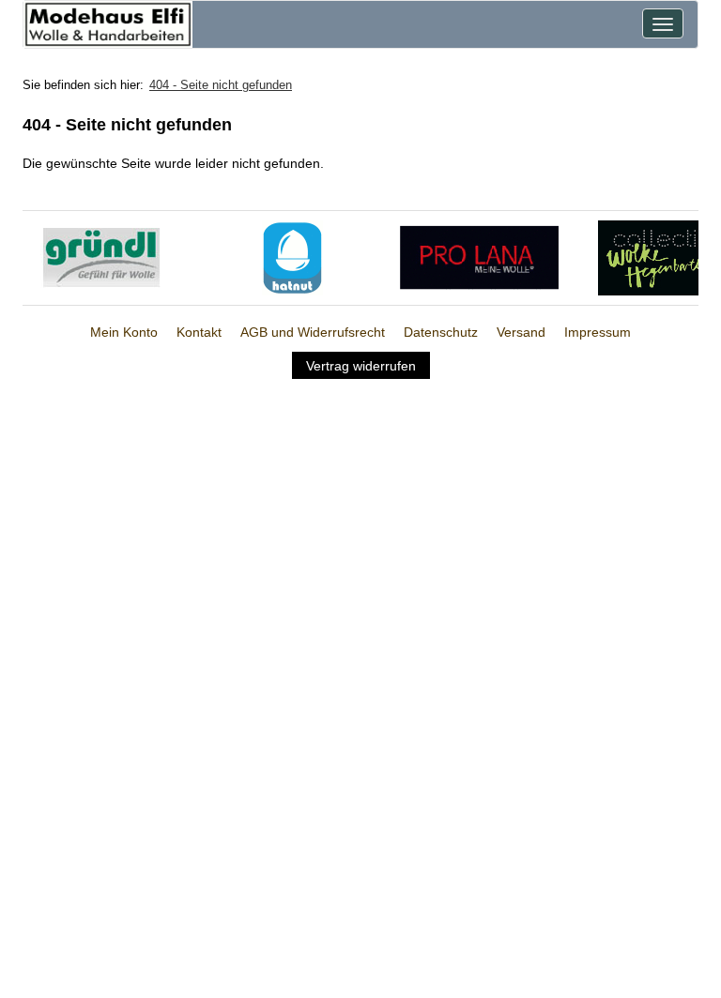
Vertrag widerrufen (361, 365)
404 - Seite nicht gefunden (220, 85)
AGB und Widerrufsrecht (312, 332)
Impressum (597, 332)
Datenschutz (441, 332)
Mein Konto (124, 332)
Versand (521, 332)
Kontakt (199, 332)
